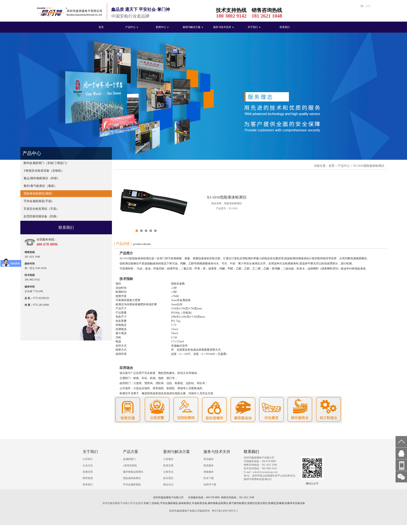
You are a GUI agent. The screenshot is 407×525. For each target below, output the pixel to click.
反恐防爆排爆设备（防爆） (41, 216)
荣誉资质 (88, 478)
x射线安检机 (130, 465)
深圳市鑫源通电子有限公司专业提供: (123, 503)
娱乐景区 (168, 478)
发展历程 (88, 471)
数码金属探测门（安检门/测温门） (46, 163)
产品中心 (130, 27)
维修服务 (209, 471)
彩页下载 (209, 478)
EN (368, 6)
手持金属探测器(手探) (38, 201)
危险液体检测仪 (132, 478)
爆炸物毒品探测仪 (133, 471)
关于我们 (253, 27)
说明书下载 (210, 484)
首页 (101, 27)
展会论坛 (168, 484)
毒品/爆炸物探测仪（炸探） (42, 178)
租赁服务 (209, 465)
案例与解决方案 (192, 27)
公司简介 (88, 459)
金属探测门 (129, 459)
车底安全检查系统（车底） (41, 208)
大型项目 (168, 459)
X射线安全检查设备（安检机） (44, 170)
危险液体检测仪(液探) (38, 193)
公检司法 (168, 471)
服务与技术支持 (222, 27)
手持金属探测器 (132, 484)
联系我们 (285, 27)
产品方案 (130, 452)
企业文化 (88, 465)
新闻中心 (161, 27)
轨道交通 (168, 465)
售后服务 (209, 459)
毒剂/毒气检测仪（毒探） (40, 186)
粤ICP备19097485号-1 (225, 510)
